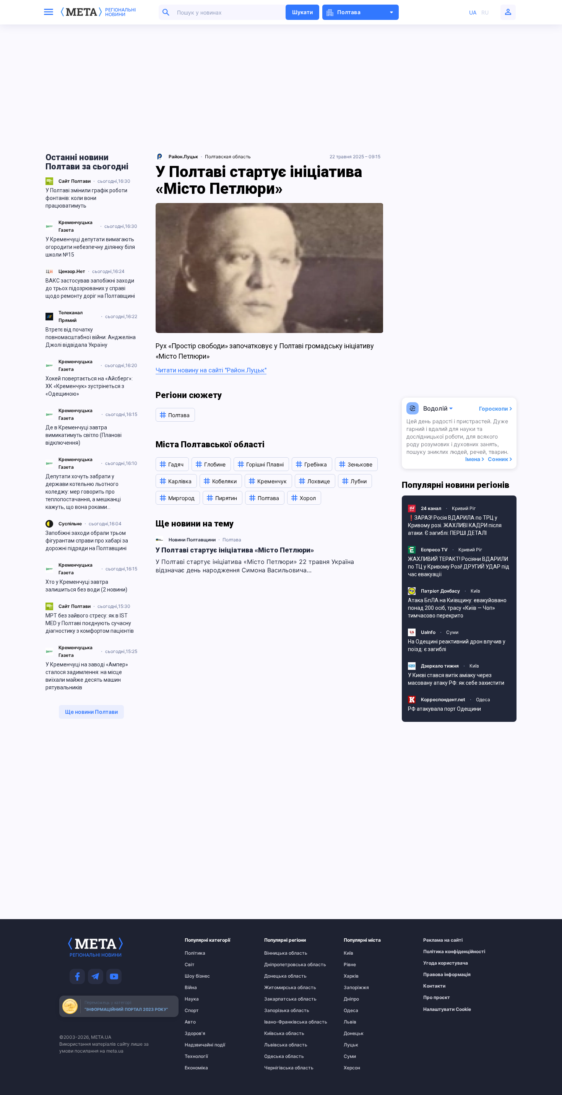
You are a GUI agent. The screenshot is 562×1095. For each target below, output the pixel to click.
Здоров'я (195, 1033)
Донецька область (279, 976)
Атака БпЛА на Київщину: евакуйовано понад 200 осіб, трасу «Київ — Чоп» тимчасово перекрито (457, 608)
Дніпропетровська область (279, 964)
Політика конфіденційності (438, 951)
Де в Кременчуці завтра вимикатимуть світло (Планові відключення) (83, 435)
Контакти (434, 986)
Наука (192, 999)
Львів (350, 1022)
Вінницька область (279, 953)
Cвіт (190, 964)
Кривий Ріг (464, 508)
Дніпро (351, 999)
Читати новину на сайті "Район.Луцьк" (211, 370)
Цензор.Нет (71, 271)
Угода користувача (438, 963)
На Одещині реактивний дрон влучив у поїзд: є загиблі (456, 645)
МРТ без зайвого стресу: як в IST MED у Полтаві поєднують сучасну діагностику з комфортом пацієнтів (89, 623)
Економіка (196, 1068)
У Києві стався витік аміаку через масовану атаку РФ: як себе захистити (456, 679)
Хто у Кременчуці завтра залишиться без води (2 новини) (86, 586)
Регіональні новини (120, 12)
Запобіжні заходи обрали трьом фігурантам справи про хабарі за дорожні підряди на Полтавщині (86, 540)
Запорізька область (279, 1010)
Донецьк (354, 1033)
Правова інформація (438, 974)
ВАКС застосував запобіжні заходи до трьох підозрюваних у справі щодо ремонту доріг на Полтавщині (90, 288)
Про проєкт (436, 997)
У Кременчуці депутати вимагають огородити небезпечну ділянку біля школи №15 (90, 247)
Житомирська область (279, 987)
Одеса (483, 699)
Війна (191, 987)
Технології (196, 1056)
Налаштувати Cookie (447, 1009)
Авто (190, 1022)
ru (485, 12)
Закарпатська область (279, 999)
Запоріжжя (356, 987)
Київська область (279, 1033)
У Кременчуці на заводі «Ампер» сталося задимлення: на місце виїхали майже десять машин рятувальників (86, 675)
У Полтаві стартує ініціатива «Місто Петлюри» (235, 550)
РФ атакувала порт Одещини (444, 709)
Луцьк (351, 1045)
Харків (351, 976)
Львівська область (279, 1045)
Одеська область (279, 1056)
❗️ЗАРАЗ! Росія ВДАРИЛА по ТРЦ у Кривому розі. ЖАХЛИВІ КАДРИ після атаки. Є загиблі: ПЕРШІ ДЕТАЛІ (455, 525)
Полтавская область (228, 156)
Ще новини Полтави (91, 711)
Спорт (192, 1010)
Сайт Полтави (74, 181)
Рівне (350, 964)
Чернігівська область (279, 1068)
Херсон (352, 1068)
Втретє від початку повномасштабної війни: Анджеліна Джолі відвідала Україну (90, 337)
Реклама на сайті (438, 940)
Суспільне (70, 523)
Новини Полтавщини (192, 540)
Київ (475, 591)
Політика (195, 953)
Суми (452, 632)
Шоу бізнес (197, 976)
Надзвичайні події (199, 1045)
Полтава (232, 540)
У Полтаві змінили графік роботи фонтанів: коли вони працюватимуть (86, 198)
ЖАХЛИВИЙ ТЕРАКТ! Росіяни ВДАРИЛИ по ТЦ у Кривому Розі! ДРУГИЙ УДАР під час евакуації (458, 566)
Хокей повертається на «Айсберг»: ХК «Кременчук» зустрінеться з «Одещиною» (89, 386)
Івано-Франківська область (279, 1022)
